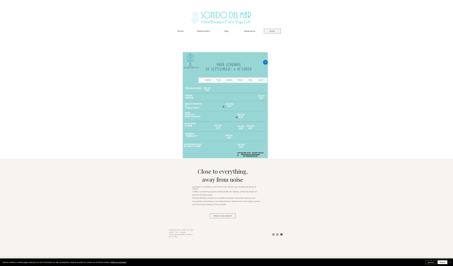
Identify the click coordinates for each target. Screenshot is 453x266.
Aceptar (442, 262)
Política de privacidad (118, 262)
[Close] (265, 62)
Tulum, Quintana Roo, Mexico (181, 234)
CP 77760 (173, 236)
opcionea (430, 262)
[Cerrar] (450, 262)
